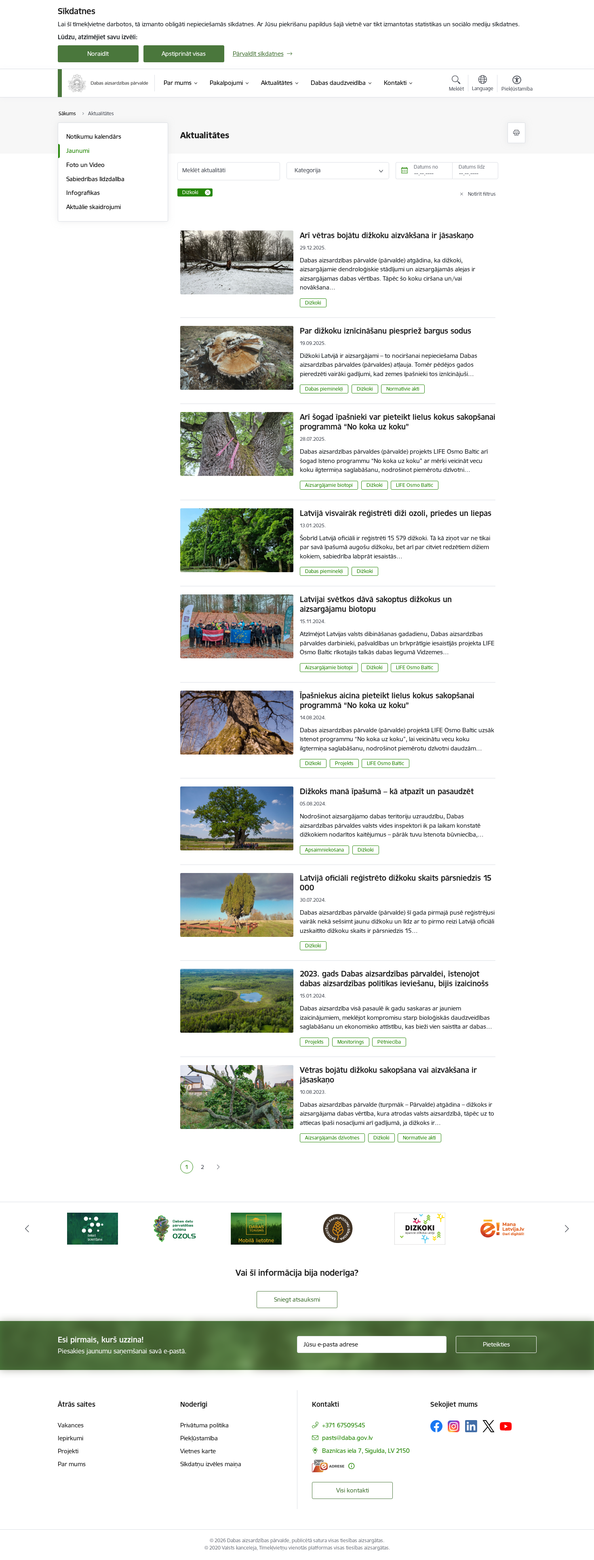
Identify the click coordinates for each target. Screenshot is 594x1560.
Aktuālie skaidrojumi (93, 207)
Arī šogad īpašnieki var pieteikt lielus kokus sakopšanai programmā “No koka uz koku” (397, 421)
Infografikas (83, 193)
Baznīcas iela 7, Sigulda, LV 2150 (366, 1450)
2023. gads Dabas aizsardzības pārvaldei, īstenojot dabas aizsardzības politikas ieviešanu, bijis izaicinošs (394, 978)
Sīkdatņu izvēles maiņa (210, 1464)
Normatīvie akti (402, 389)
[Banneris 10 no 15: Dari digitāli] (419, 1228)
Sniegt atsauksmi (297, 1299)
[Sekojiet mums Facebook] (436, 1426)
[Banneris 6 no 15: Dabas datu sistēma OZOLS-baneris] (92, 1228)
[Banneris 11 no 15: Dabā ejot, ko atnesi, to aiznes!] (501, 1228)
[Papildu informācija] (351, 1466)
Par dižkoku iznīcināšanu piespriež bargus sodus (385, 331)
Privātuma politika (204, 1425)
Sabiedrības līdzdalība (95, 179)
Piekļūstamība (199, 1438)
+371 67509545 (343, 1425)
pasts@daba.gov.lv (347, 1438)
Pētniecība (389, 1042)
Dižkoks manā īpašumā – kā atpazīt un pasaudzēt (387, 791)
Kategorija (307, 170)
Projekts (344, 763)
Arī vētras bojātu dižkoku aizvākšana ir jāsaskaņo (387, 235)
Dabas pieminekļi (324, 389)
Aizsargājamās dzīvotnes (332, 1138)
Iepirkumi (70, 1438)
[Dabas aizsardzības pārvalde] (108, 83)
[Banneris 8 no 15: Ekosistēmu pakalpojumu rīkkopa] (256, 1228)
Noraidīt (98, 53)
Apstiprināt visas (184, 53)
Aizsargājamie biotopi (329, 485)
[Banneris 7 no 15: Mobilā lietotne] (174, 1228)
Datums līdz (472, 167)
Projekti (68, 1451)
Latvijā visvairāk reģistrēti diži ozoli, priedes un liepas (395, 513)
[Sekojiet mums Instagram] (454, 1426)
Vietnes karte (198, 1451)
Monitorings (350, 1042)
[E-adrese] (328, 1466)
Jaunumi (77, 150)
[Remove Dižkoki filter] (208, 192)
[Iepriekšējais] (27, 1228)
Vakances (71, 1425)
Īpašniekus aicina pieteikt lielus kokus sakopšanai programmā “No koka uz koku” (387, 700)
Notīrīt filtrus (482, 194)
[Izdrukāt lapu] (516, 133)
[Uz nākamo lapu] (218, 1167)
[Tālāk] (567, 1228)
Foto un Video (85, 165)
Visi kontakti (352, 1490)
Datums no (426, 167)
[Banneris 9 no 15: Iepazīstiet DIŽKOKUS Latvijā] (337, 1228)
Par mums (72, 1464)
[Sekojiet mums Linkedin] (471, 1426)
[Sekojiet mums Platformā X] (488, 1426)
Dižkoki (313, 303)
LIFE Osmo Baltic (414, 485)
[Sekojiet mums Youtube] (506, 1426)
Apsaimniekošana (324, 850)
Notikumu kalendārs (93, 136)
